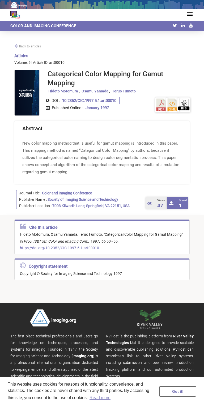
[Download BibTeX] (183, 104)
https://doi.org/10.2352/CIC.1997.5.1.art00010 (59, 248)
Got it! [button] (178, 391)
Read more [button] (100, 397)
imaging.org (83, 356)
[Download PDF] (161, 104)
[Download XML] (172, 104)
